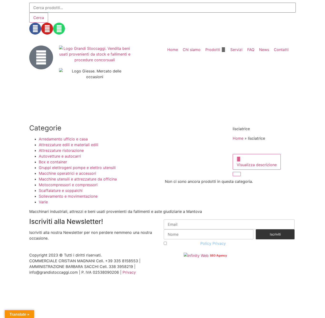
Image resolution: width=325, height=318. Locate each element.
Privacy (129, 272)
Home (238, 138)
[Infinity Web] (197, 255)
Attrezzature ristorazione (61, 150)
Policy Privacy (213, 243)
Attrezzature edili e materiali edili (68, 144)
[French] (44, 37)
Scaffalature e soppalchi (61, 190)
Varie (43, 202)
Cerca (38, 17)
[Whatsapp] (59, 29)
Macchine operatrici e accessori (67, 173)
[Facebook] (35, 29)
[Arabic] (32, 37)
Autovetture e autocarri (60, 156)
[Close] (237, 174)
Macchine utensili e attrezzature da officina (78, 179)
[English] (38, 37)
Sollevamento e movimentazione (68, 196)
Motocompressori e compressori (68, 184)
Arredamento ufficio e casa (63, 139)
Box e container (53, 161)
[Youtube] (47, 29)
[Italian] (51, 37)
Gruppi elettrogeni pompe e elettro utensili (77, 167)
